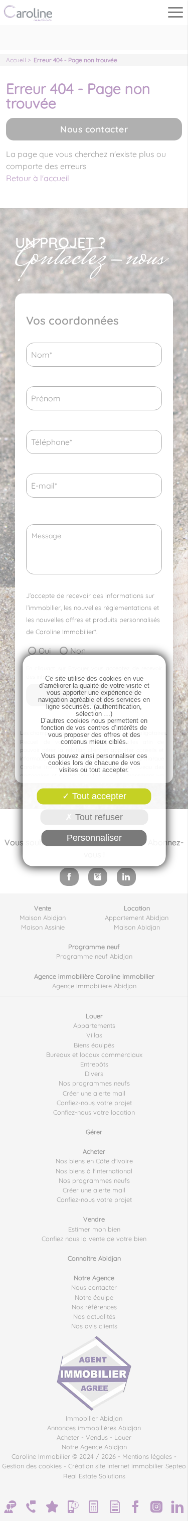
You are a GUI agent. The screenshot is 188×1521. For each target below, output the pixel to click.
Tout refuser (98, 817)
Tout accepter (98, 796)
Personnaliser (94, 838)
